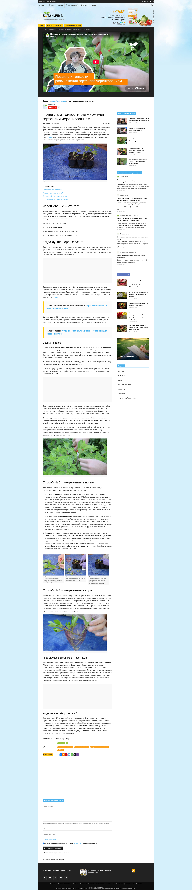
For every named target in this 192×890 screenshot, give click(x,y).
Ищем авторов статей (127, 356)
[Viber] (77, 754)
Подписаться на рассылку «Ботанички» (57, 853)
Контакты (139, 884)
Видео (60, 749)
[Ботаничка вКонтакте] (145, 1)
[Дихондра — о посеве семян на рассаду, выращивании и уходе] (122, 121)
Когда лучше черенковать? (53, 193)
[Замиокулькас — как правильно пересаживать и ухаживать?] (122, 140)
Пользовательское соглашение (105, 884)
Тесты (51, 5)
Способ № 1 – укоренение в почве (55, 196)
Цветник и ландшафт (49, 29)
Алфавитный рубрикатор (127, 398)
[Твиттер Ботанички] (150, 1)
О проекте (53, 884)
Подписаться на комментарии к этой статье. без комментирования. (71, 843)
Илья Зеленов (46, 123)
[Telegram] (69, 754)
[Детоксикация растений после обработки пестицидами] (122, 305)
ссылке (49, 137)
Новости (121, 375)
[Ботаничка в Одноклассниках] (142, 1)
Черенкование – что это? (52, 190)
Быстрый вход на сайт (50, 839)
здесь (56, 297)
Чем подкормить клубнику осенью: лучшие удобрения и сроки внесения (138, 327)
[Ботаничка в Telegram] (147, 1)
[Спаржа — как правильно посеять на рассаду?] (122, 130)
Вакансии (75, 884)
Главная (41, 25)
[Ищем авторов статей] (133, 349)
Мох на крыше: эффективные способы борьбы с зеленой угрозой (138, 294)
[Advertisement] (77, 778)
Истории (121, 380)
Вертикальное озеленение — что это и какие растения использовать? (138, 161)
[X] (75, 754)
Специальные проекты (72, 25)
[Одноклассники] (63, 754)
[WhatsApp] (72, 754)
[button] (151, 5)
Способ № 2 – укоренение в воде (55, 199)
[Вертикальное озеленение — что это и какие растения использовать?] (122, 161)
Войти (40, 1)
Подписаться (78, 843)
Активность (53, 1)
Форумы (84, 5)
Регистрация (46, 1)
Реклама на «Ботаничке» (87, 884)
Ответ (94, 5)
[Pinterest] (66, 754)
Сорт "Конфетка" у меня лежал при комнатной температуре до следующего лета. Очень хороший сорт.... (132, 244)
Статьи (41, 5)
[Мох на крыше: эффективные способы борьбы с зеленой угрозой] (122, 295)
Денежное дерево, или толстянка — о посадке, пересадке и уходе (136, 150)
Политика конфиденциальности (125, 884)
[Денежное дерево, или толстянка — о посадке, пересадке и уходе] (122, 151)
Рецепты (59, 5)
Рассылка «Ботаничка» (64, 884)
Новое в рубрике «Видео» (126, 113)
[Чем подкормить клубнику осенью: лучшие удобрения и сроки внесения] (122, 328)
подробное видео (58, 101)
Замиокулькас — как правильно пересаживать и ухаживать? (137, 140)
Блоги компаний (72, 5)
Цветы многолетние (81, 747)
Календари (58, 25)
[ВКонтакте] (61, 754)
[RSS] (153, 1)
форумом (45, 824)
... (67, 743)
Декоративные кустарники (99, 747)
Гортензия (61, 743)
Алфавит (50, 25)
